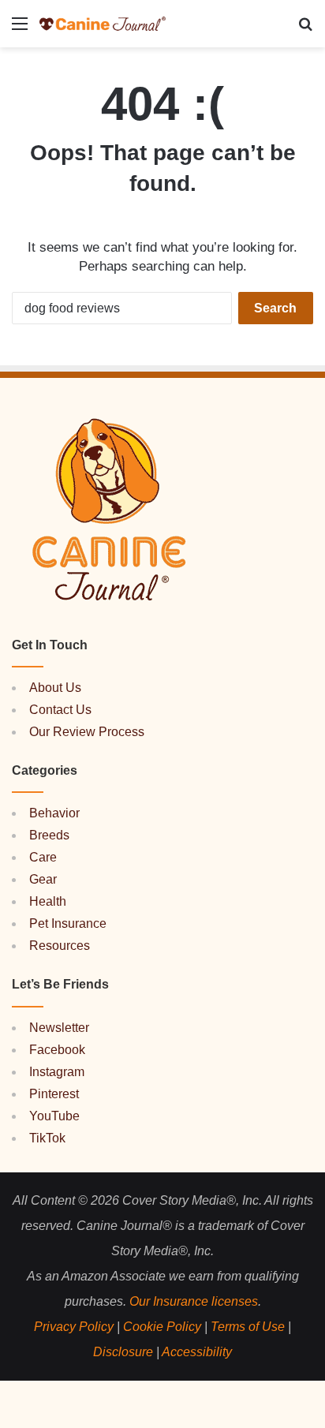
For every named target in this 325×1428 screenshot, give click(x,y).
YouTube (54, 1116)
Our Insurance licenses (193, 1301)
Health (47, 901)
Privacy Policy (74, 1326)
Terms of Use (248, 1326)
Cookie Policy (162, 1326)
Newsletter (59, 1027)
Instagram (56, 1071)
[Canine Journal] (102, 23)
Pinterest (54, 1094)
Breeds (49, 835)
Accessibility (197, 1352)
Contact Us (60, 709)
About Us (55, 687)
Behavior (54, 813)
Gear (43, 879)
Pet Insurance (67, 923)
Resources (59, 945)
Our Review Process (86, 731)
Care (43, 857)
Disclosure (123, 1352)
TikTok (47, 1138)
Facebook (57, 1049)
